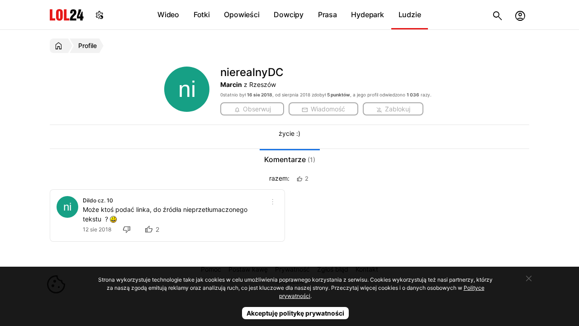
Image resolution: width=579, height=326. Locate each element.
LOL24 (67, 14)
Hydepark (367, 14)
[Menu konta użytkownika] (520, 14)
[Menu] (272, 201)
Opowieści (241, 14)
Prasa (327, 14)
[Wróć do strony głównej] (59, 45)
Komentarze (289, 159)
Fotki (202, 14)
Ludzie (410, 14)
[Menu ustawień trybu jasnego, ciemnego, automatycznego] (99, 14)
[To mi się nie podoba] (128, 229)
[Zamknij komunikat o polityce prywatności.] (529, 278)
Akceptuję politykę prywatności (295, 313)
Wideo (168, 14)
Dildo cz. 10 (98, 200)
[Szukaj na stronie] (498, 14)
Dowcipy (289, 14)
